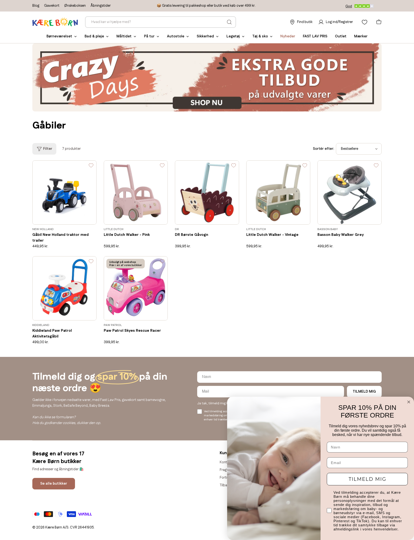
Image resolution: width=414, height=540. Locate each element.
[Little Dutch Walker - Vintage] (278, 192)
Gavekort (51, 5)
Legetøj (233, 36)
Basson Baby (327, 229)
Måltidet (124, 36)
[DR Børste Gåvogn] (207, 192)
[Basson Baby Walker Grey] (349, 192)
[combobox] (160, 22)
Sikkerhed (205, 36)
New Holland (43, 229)
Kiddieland (40, 325)
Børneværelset (59, 36)
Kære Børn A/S (57, 527)
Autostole (175, 36)
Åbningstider (101, 5)
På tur (149, 36)
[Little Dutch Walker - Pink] (136, 192)
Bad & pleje (94, 36)
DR (177, 229)
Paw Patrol (113, 325)
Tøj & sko (260, 36)
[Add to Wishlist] (91, 166)
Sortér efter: (323, 148)
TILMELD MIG (364, 391)
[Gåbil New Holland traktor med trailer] (64, 192)
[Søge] (229, 22)
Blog (35, 5)
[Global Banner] (207, 77)
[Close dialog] (409, 402)
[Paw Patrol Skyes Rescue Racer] (136, 288)
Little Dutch (113, 229)
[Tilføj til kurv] (86, 217)
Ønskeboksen (75, 5)
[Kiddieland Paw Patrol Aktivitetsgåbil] (64, 288)
